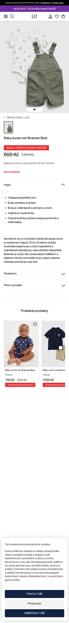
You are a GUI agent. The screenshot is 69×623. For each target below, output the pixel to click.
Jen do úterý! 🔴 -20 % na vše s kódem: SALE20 (34, 8)
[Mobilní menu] (6, 16)
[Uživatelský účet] (50, 16)
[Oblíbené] (57, 16)
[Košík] (63, 16)
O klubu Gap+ (58, 3)
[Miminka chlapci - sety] (4, 117)
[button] (34, 109)
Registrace (46, 3)
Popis (7, 184)
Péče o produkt (13, 285)
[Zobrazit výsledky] (12, 16)
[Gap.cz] (34, 16)
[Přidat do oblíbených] (35, 324)
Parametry (10, 273)
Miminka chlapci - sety (18, 117)
